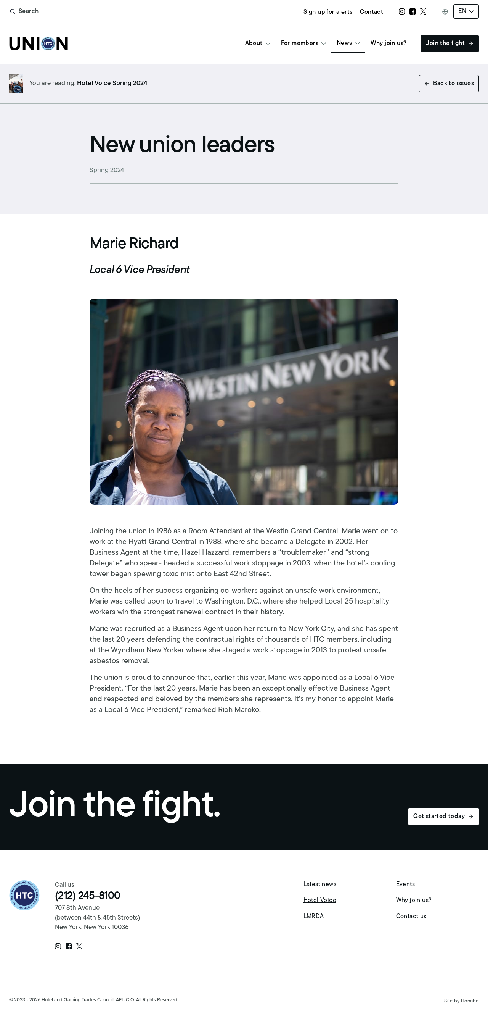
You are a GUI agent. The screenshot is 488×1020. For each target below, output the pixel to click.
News (344, 43)
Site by (461, 1001)
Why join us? (389, 43)
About (254, 43)
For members (299, 43)
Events (405, 884)
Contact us (411, 916)
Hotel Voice (319, 900)
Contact (371, 12)
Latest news (319, 884)
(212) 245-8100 (87, 896)
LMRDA (313, 916)
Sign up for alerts (327, 12)
